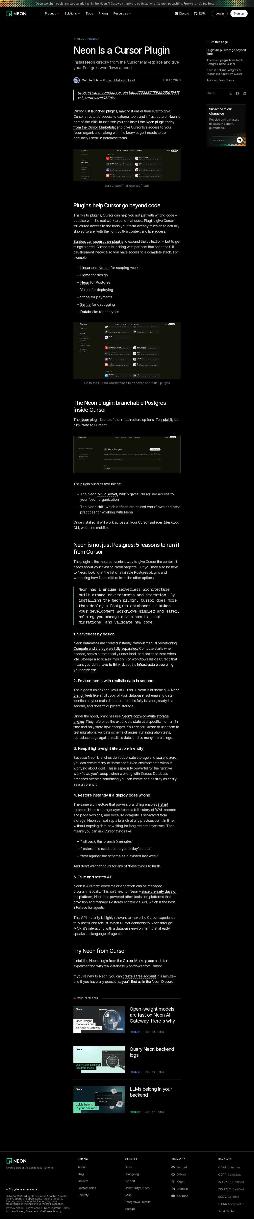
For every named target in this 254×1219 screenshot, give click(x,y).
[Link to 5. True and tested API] (116, 877)
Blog (78, 39)
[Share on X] (230, 93)
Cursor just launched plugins (95, 111)
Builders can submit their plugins (98, 241)
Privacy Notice (14, 1208)
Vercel (85, 290)
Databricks (89, 312)
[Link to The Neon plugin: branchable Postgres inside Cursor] (109, 409)
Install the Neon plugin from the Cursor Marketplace (113, 961)
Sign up (239, 13)
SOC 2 (228, 1197)
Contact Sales (87, 1188)
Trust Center (226, 1211)
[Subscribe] (240, 140)
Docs (89, 13)
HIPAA (229, 1204)
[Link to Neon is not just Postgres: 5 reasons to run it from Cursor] (106, 551)
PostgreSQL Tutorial (138, 1202)
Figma (85, 275)
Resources (120, 13)
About (82, 1167)
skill (100, 507)
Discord (182, 1167)
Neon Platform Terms (56, 1208)
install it (166, 420)
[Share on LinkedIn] (244, 93)
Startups (130, 1208)
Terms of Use (34, 1208)
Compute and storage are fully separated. (105, 648)
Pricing (103, 13)
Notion (104, 268)
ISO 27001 (231, 1182)
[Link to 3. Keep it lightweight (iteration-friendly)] (147, 748)
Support (130, 1181)
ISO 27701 (231, 1189)
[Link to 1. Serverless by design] (117, 634)
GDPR (229, 1174)
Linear (85, 268)
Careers (83, 1181)
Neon (84, 282)
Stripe (85, 297)
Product (50, 13)
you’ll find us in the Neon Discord (147, 981)
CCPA (229, 1167)
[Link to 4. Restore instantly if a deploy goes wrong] (153, 795)
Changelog (132, 1174)
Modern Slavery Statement (22, 1211)
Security (83, 1195)
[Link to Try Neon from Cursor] (129, 950)
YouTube (182, 1196)
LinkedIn (182, 1188)
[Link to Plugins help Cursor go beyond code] (163, 205)
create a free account (139, 976)
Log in (220, 13)
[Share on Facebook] (237, 93)
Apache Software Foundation (45, 1203)
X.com (181, 1181)
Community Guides (137, 1188)
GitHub (181, 1174)
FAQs (128, 1195)
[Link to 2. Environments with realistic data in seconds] (158, 680)
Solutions (71, 13)
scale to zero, (166, 757)
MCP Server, (107, 494)
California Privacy (50, 1211)
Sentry (85, 304)
